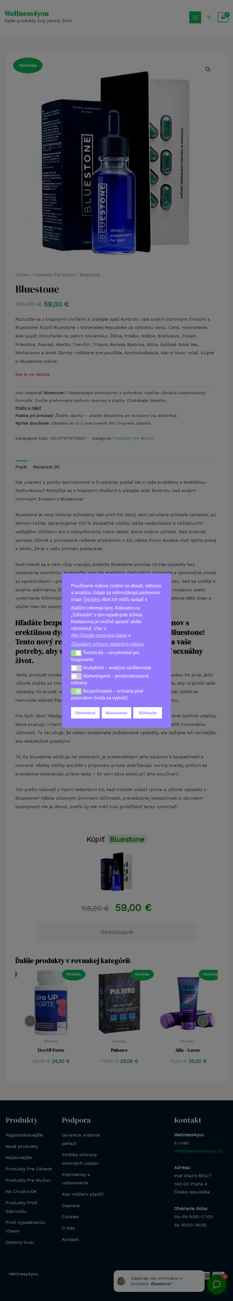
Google (91, 599)
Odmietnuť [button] (85, 713)
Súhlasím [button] (148, 713)
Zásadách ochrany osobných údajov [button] (107, 644)
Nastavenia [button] (116, 713)
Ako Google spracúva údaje (99, 635)
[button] (76, 653)
